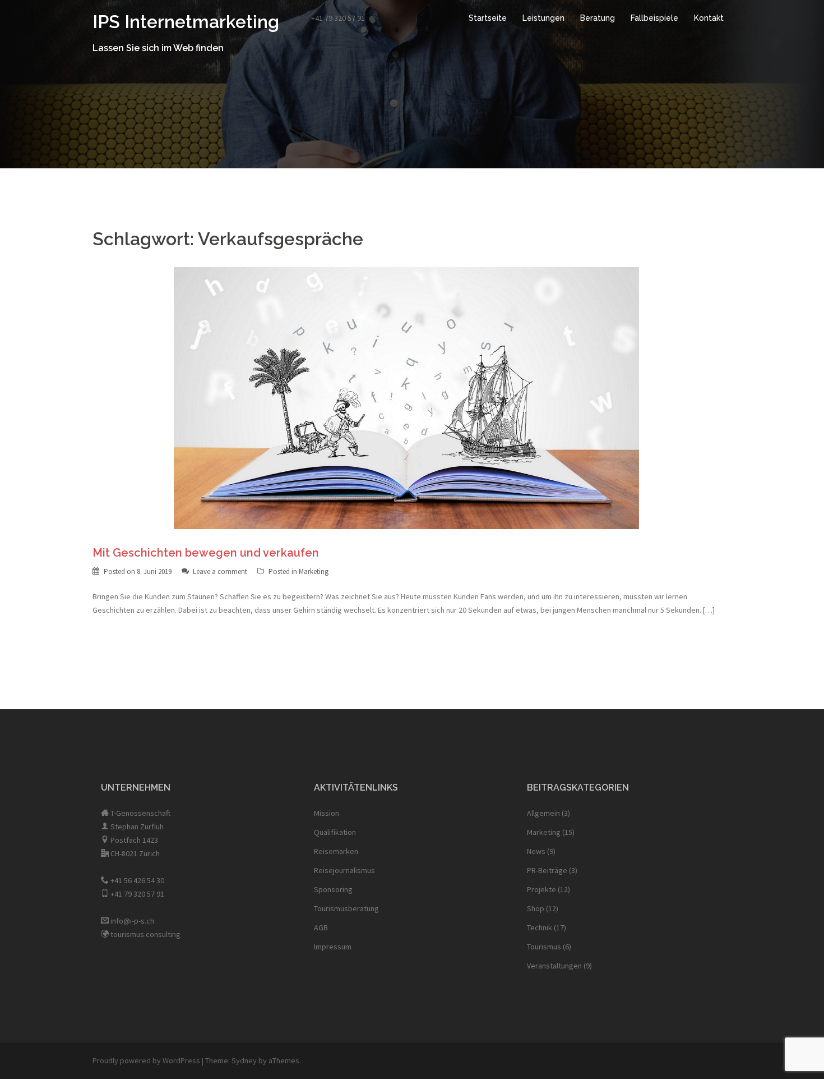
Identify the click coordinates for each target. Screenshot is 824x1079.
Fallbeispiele (654, 17)
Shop (535, 908)
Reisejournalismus (344, 870)
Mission (326, 813)
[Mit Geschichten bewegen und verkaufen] (406, 397)
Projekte (541, 889)
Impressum (332, 947)
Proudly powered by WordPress (146, 1060)
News (536, 851)
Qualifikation (335, 832)
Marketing (313, 571)
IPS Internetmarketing (185, 21)
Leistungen (543, 17)
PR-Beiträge (547, 870)
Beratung (597, 17)
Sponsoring (333, 889)
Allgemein (543, 813)
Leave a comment (220, 571)
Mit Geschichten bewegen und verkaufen (205, 552)
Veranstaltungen (554, 966)
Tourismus (544, 947)
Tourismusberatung (346, 908)
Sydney (244, 1060)
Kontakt (709, 17)
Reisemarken (336, 851)
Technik (539, 927)
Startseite (488, 17)
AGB (321, 927)
